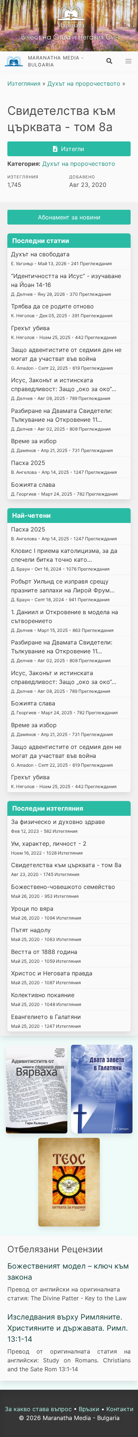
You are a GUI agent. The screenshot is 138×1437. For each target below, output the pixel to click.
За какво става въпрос (38, 1409)
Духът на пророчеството (83, 83)
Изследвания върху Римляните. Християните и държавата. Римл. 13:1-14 (67, 1328)
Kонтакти (120, 1409)
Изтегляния (23, 83)
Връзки (89, 1409)
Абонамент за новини (69, 217)
